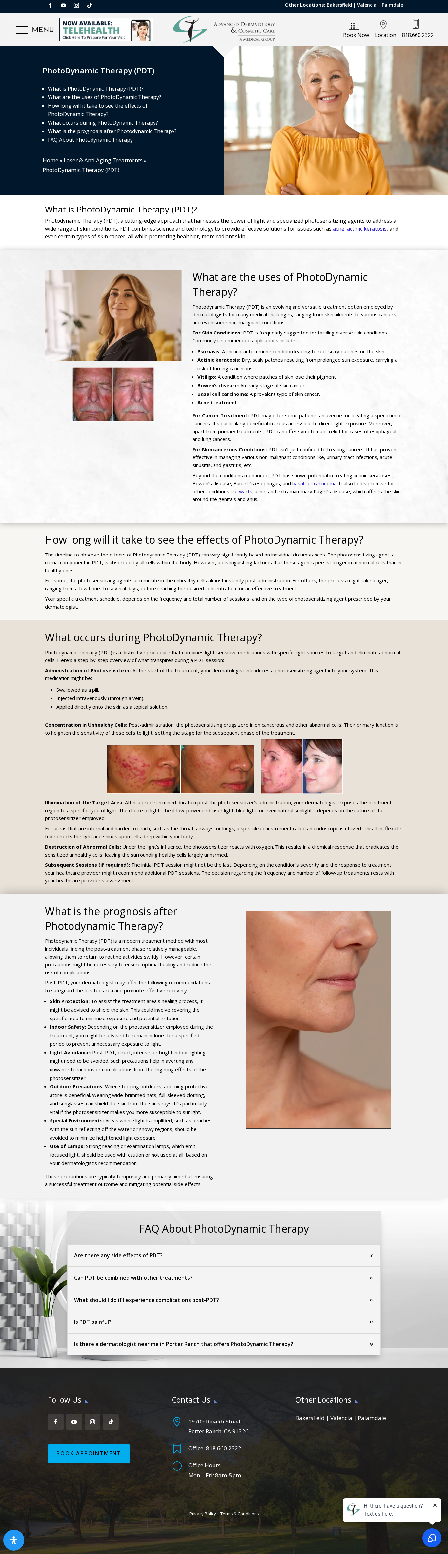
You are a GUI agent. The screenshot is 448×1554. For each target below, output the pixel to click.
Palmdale (392, 5)
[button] (35, 30)
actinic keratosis (367, 228)
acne (338, 228)
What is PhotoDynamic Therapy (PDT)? (96, 88)
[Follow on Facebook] (50, 5)
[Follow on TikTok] (89, 5)
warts (245, 491)
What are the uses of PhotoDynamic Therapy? (104, 97)
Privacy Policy (202, 1514)
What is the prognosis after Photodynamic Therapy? (112, 131)
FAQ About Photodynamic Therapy (90, 139)
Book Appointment (88, 1453)
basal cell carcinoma (314, 483)
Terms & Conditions (239, 1514)
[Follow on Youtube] (63, 5)
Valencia (367, 5)
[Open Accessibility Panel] (13, 1540)
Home (50, 160)
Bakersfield (339, 5)
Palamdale (372, 1418)
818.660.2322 (223, 1448)
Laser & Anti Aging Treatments (103, 160)
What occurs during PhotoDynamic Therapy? (103, 122)
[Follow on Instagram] (76, 5)
